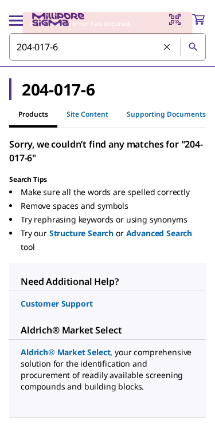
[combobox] (107, 46)
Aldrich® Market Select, (66, 352)
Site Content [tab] (87, 114)
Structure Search (81, 233)
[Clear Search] (167, 47)
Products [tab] (33, 114)
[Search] (192, 47)
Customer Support (56, 303)
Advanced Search (159, 233)
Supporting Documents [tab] (166, 114)
